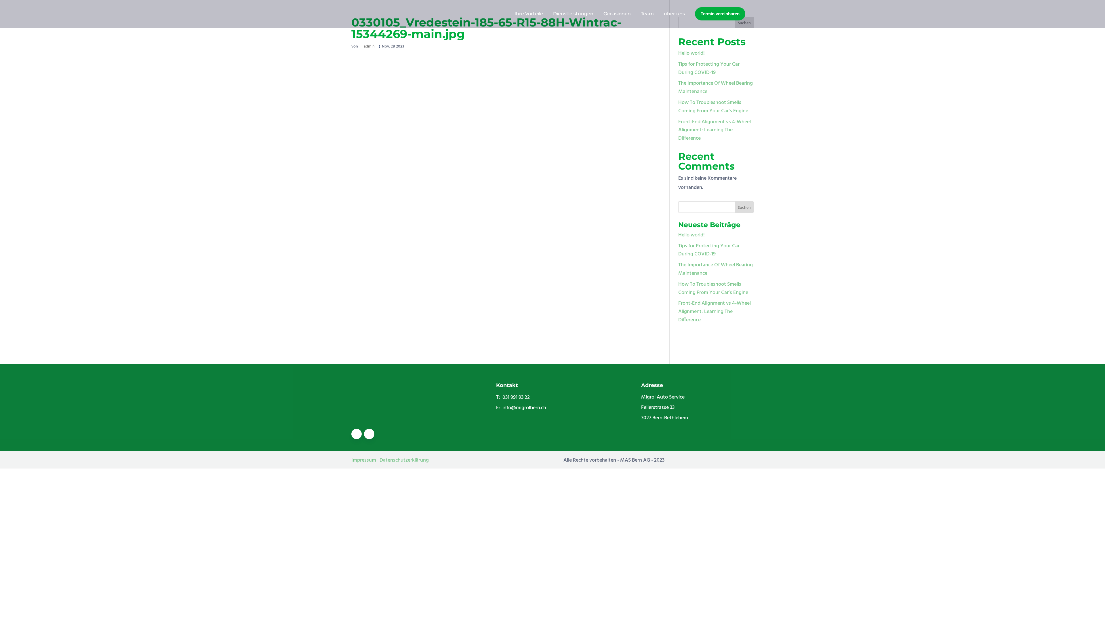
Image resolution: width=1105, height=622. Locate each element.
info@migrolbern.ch (524, 408)
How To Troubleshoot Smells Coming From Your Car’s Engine (713, 106)
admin (369, 46)
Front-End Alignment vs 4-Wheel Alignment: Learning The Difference (714, 130)
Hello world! (691, 53)
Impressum (363, 460)
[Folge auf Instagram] (369, 434)
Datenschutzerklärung (404, 460)
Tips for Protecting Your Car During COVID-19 (709, 68)
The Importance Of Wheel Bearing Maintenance (715, 87)
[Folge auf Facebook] (356, 434)
